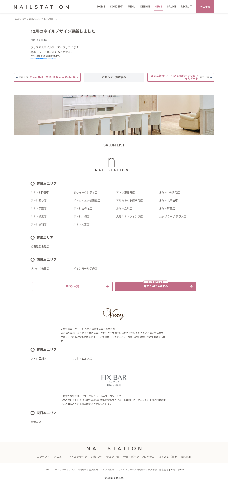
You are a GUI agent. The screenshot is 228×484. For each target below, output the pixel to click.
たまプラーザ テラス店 (172, 216)
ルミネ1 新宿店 (40, 192)
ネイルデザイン (78, 456)
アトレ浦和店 (39, 224)
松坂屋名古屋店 (40, 246)
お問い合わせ (177, 469)
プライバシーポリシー (55, 469)
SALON (171, 6)
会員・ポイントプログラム (138, 456)
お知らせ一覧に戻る (114, 77)
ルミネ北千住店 (168, 200)
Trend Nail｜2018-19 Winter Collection (48, 77)
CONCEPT (116, 6)
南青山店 (36, 421)
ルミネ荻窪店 (39, 208)
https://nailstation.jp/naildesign (43, 58)
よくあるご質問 (168, 456)
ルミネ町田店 (167, 208)
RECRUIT (186, 6)
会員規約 (93, 469)
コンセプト (43, 456)
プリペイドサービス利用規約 (131, 469)
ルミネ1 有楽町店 (169, 192)
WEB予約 (205, 7)
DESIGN (145, 6)
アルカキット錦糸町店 (129, 200)
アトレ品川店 (39, 358)
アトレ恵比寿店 (125, 192)
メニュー (59, 456)
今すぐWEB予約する (156, 286)
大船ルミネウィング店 (129, 216)
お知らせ (96, 456)
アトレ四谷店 (39, 200)
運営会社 (163, 469)
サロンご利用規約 (78, 469)
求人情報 (152, 469)
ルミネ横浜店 (39, 216)
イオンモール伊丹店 (85, 268)
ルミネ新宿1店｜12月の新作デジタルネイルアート (180, 77)
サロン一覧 (72, 286)
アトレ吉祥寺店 (82, 208)
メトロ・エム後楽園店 (86, 200)
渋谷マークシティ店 (85, 192)
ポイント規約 (107, 469)
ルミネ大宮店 (81, 224)
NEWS (158, 6)
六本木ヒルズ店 (82, 358)
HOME (101, 6)
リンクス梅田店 (40, 268)
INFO (24, 19)
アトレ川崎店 (81, 216)
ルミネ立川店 (124, 208)
